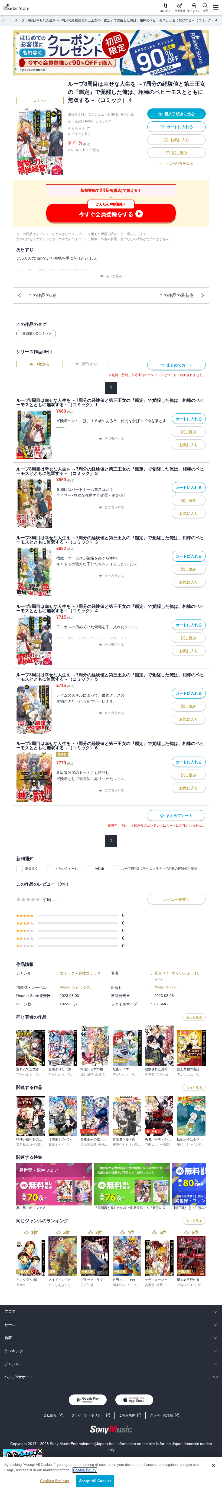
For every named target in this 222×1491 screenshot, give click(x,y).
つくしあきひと (59, 1285)
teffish (99, 868)
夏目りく (31, 868)
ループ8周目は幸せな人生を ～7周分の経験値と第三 (159, 868)
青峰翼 (150, 1074)
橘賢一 (161, 1285)
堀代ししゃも (186, 1145)
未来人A (104, 1145)
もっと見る (114, 276)
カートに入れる (179, 127)
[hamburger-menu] (216, 7)
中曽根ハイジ (186, 1285)
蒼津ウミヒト (122, 1145)
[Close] (213, 1465)
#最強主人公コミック (36, 333)
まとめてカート (179, 365)
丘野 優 (203, 1285)
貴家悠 (150, 1285)
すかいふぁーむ (66, 868)
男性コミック (89, 973)
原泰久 (21, 1285)
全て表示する (114, 438)
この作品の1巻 (42, 295)
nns (43, 1074)
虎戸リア (140, 1145)
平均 (46, 899)
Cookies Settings (54, 1481)
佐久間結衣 (39, 1145)
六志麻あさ (167, 1145)
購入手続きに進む (180, 114)
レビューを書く (79, 133)
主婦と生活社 (165, 987)
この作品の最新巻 (176, 295)
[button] (164, 1415)
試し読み (179, 153)
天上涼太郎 (88, 1145)
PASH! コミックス (98, 121)
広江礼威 (86, 1285)
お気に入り (179, 140)
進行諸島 (86, 1074)
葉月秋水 (22, 1145)
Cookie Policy (84, 1470)
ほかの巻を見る (180, 163)
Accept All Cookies (95, 1481)
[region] (111, 1474)
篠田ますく (56, 1145)
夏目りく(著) (77, 114)
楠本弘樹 (119, 1285)
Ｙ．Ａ (132, 1285)
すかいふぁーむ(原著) (103, 114)
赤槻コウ (151, 1145)
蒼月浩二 (101, 1074)
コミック (40, 100)
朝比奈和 (204, 1145)
